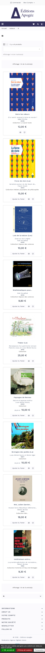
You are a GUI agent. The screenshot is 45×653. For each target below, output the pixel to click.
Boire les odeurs (22, 114)
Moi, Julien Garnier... (22, 505)
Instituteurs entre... (22, 559)
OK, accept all (8, 650)
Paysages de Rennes (22, 397)
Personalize (39, 650)
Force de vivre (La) (22, 181)
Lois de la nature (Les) (22, 235)
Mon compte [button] (29, 3)
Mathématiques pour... (22, 290)
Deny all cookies (25, 650)
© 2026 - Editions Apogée (22, 637)
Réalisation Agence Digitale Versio (14, 640)
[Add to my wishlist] (24, 132)
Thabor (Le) (22, 343)
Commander (16, 2)
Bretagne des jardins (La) (22, 452)
